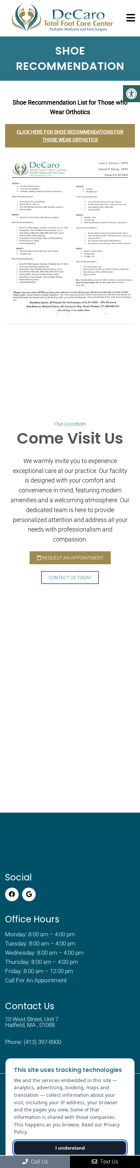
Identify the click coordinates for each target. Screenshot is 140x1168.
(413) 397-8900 (42, 1042)
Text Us (108, 1161)
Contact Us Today (70, 577)
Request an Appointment (72, 557)
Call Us (39, 1161)
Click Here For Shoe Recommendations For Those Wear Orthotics (70, 135)
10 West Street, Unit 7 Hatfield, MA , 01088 (31, 1022)
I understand (70, 1148)
